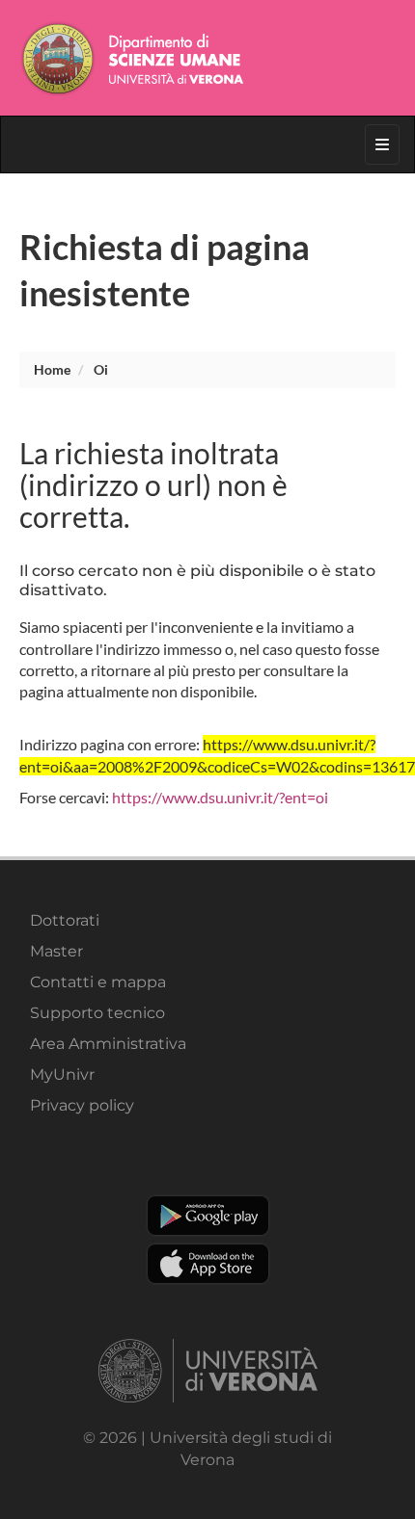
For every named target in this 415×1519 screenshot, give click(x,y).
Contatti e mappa (98, 982)
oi (101, 369)
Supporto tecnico (97, 1013)
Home (52, 369)
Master (56, 951)
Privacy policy (82, 1105)
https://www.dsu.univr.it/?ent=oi (220, 797)
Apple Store (208, 1263)
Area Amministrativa (108, 1043)
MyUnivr (62, 1074)
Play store (208, 1215)
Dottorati (64, 920)
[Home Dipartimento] (207, 58)
